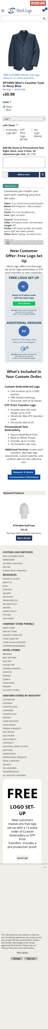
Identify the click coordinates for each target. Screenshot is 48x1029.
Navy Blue (9, 108)
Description (11, 186)
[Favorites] (42, 174)
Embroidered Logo (13, 131)
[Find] (44, 18)
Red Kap (7, 89)
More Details (22, 952)
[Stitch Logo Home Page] (23, 10)
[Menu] (2, 11)
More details (24, 538)
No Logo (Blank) (38, 133)
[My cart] (43, 10)
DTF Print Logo (23, 134)
